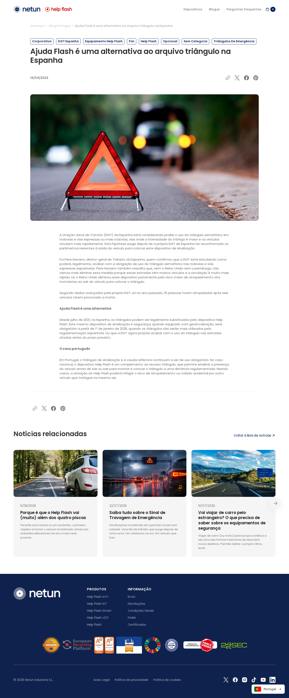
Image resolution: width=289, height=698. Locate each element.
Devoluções (136, 604)
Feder (132, 618)
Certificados (137, 624)
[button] (270, 9)
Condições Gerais (141, 611)
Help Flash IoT (97, 604)
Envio (131, 597)
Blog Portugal (59, 26)
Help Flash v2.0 (97, 618)
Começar (37, 26)
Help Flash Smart (99, 611)
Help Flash (94, 624)
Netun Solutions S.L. (39, 680)
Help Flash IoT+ (98, 597)
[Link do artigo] (56, 503)
